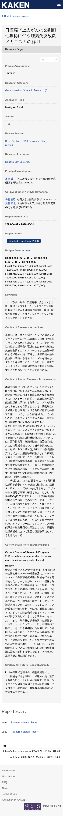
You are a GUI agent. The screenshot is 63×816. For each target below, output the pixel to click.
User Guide (8, 776)
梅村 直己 (10, 199)
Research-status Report (24, 722)
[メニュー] (58, 4)
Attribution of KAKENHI (14, 799)
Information (8, 770)
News (5, 788)
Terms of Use (9, 793)
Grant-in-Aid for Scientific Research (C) (26, 90)
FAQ (4, 782)
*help (27, 250)
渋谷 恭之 (10, 203)
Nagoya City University (17, 161)
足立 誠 (9, 178)
